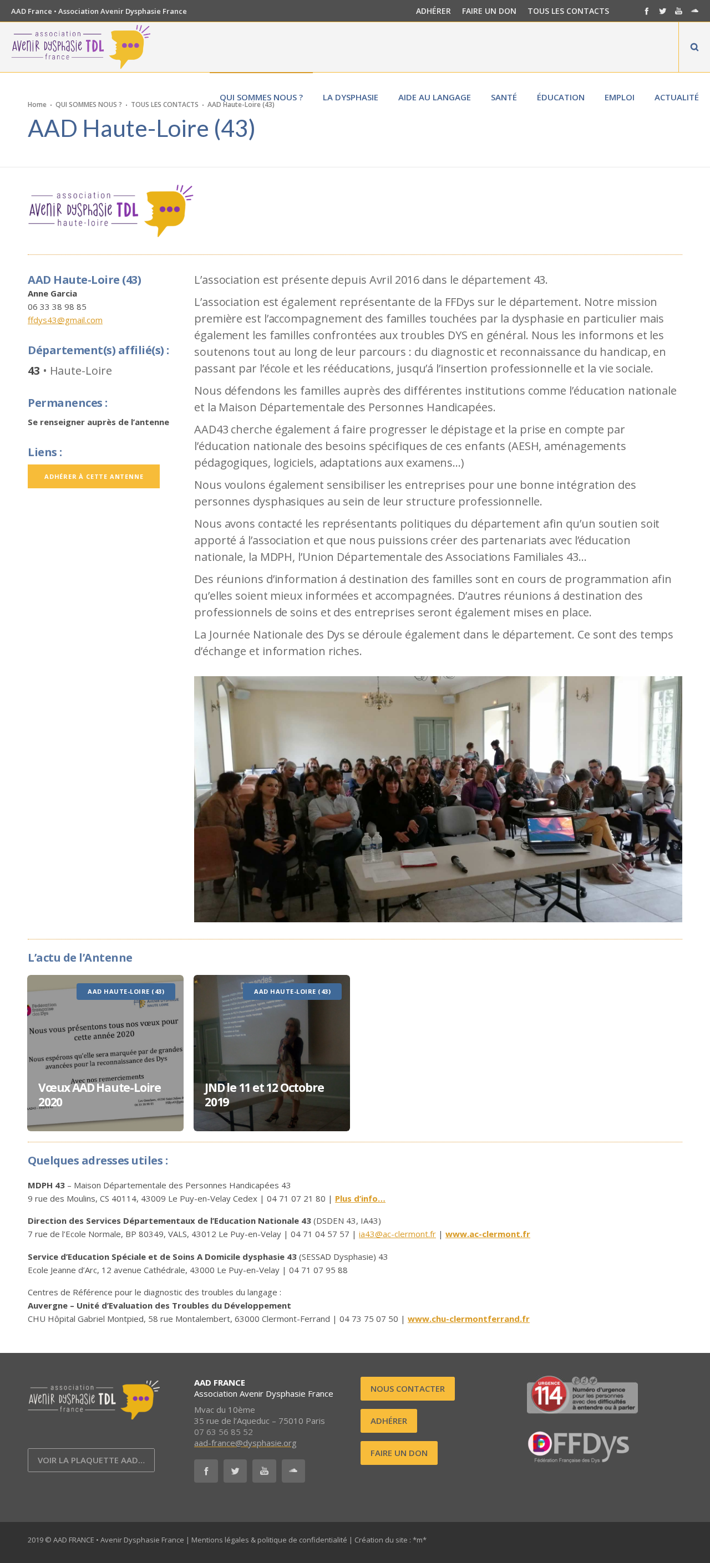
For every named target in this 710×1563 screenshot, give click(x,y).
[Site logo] (80, 47)
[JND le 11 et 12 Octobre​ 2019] (272, 1053)
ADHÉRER (433, 11)
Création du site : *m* (390, 1540)
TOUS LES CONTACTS (568, 11)
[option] (105, 1053)
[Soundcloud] (695, 11)
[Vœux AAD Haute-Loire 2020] (105, 1053)
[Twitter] (663, 11)
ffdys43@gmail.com (65, 319)
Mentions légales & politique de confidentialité (269, 1540)
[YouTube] (679, 11)
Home (37, 104)
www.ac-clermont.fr (487, 1233)
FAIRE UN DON (489, 11)
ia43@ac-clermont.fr (397, 1233)
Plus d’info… (360, 1198)
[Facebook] (646, 11)
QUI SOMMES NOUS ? (88, 104)
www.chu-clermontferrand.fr (469, 1318)
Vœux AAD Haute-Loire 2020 (99, 1095)
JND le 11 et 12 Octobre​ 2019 (264, 1095)
